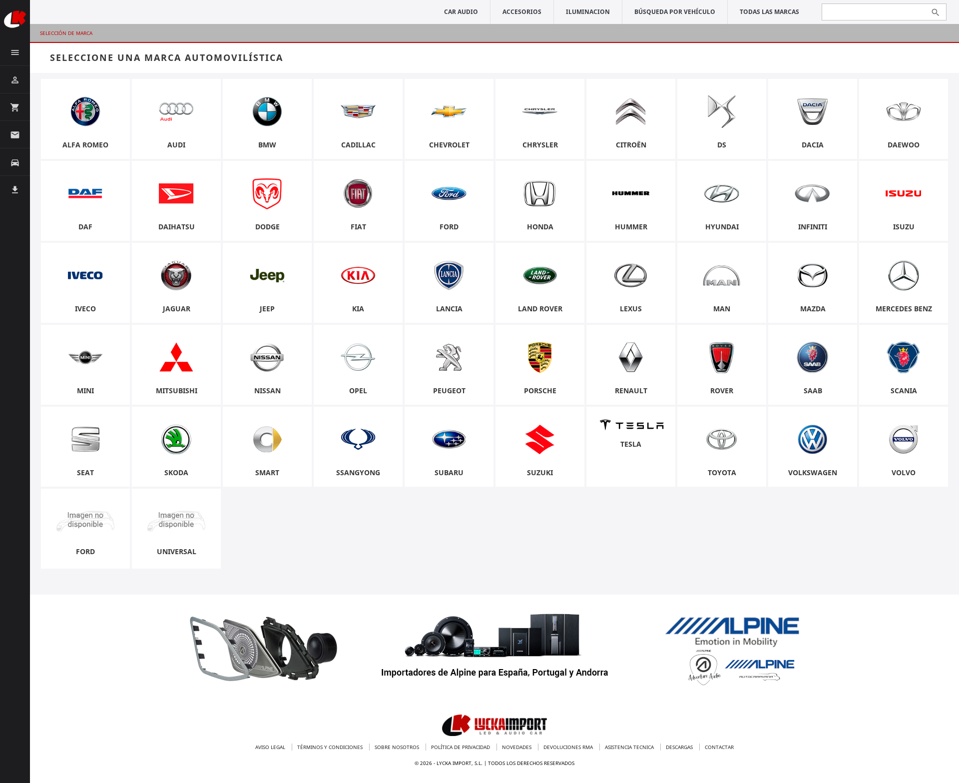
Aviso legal (271, 747)
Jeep (267, 308)
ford (85, 551)
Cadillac (358, 144)
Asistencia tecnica (630, 747)
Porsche (540, 390)
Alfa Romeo (85, 144)
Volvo (904, 472)
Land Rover (540, 308)
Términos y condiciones (330, 747)
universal (176, 551)
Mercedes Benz (904, 308)
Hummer (631, 226)
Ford (449, 226)
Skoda (176, 472)
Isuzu (904, 226)
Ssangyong (358, 472)
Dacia (813, 144)
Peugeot (449, 390)
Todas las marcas (769, 11)
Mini (85, 390)
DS (721, 144)
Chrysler (540, 144)
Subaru (449, 472)
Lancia (449, 308)
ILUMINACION (588, 11)
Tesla (630, 444)
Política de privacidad (461, 747)
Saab (813, 390)
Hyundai (722, 226)
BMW (267, 144)
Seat (85, 472)
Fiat (358, 226)
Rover (721, 390)
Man (721, 308)
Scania (904, 390)
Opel (358, 390)
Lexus (631, 308)
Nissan (267, 390)
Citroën (631, 144)
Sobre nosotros (398, 747)
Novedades (517, 747)
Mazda (813, 308)
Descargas (680, 747)
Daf (85, 226)
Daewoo (904, 144)
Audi (176, 144)
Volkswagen (812, 472)
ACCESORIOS (521, 11)
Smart (267, 472)
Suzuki (540, 472)
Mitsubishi (176, 390)
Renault (631, 390)
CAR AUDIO (461, 11)
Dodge (267, 226)
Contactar (719, 747)
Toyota (722, 472)
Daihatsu (176, 226)
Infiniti (812, 226)
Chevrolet (449, 144)
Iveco (85, 308)
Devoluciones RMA (568, 747)
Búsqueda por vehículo (674, 11)
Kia (358, 308)
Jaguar (176, 308)
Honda (540, 226)
